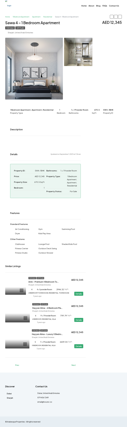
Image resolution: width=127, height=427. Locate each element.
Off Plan (20, 28)
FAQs (104, 6)
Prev (17, 365)
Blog (98, 6)
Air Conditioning (22, 229)
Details (79, 293)
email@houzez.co (44, 402)
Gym (40, 229)
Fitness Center (21, 248)
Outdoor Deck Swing (47, 248)
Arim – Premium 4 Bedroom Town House (47, 281)
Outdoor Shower (45, 253)
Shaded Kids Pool (69, 244)
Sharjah (10, 398)
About (91, 6)
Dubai (9, 393)
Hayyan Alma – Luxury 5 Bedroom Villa (50, 334)
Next (73, 365)
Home (84, 6)
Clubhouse (20, 244)
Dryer (17, 233)
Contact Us (114, 6)
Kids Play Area (44, 233)
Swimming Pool (68, 229)
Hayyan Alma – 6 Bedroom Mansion (49, 308)
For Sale (10, 28)
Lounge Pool (43, 244)
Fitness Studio (21, 253)
